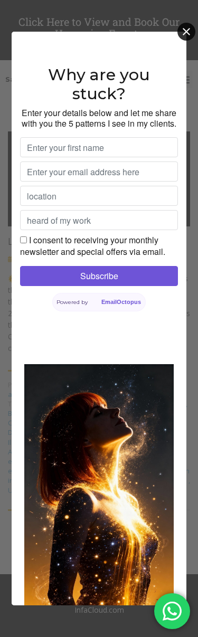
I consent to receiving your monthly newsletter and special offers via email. (92, 246)
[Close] (186, 32)
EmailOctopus (121, 302)
